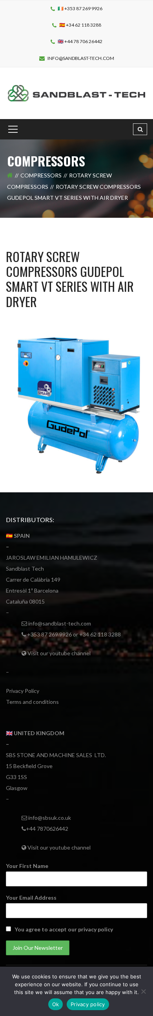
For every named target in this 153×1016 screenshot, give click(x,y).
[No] (143, 991)
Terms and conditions (32, 701)
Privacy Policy (22, 690)
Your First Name (27, 865)
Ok (55, 1004)
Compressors (41, 175)
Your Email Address (31, 897)
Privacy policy (88, 1004)
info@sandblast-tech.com (80, 58)
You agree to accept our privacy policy (64, 929)
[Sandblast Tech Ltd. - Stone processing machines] (76, 92)
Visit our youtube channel (59, 653)
